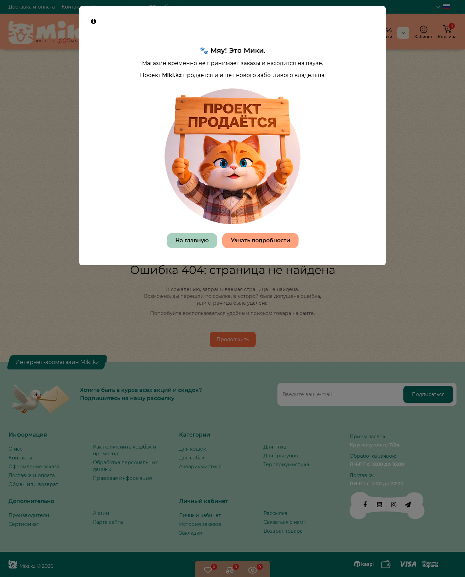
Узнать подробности (260, 240)
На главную (192, 240)
